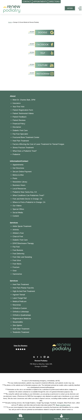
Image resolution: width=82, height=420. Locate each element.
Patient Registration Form (23, 110)
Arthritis (16, 230)
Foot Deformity (18, 254)
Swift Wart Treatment (21, 329)
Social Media (18, 213)
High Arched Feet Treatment (24, 291)
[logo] (11, 8)
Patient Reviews (19, 120)
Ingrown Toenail (19, 295)
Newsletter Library (20, 182)
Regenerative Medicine (22, 319)
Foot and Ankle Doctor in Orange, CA (27, 199)
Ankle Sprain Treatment (22, 226)
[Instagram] (44, 357)
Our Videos (17, 206)
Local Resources (19, 189)
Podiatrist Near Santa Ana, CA (25, 192)
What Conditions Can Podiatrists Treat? (28, 195)
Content (16, 216)
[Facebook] (37, 357)
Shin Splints (17, 325)
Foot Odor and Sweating (22, 257)
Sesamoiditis (18, 322)
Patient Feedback (19, 117)
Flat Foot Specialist (20, 134)
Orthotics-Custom (20, 308)
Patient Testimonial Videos (23, 113)
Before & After (18, 175)
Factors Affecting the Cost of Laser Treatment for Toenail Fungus (38, 144)
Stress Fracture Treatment (23, 148)
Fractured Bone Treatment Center (26, 137)
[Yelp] (41, 357)
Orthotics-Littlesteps (21, 312)
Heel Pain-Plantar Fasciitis (23, 288)
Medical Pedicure (19, 301)
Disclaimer (17, 127)
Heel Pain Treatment (21, 141)
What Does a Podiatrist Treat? (25, 151)
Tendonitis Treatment (21, 332)
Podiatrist (16, 154)
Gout (14, 271)
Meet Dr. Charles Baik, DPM (24, 100)
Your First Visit (18, 107)
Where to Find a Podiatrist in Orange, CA (29, 202)
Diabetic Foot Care (20, 130)
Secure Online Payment (22, 172)
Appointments (18, 165)
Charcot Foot (18, 236)
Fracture (16, 267)
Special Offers (18, 209)
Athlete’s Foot (18, 233)
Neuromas (17, 305)
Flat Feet (16, 247)
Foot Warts (17, 264)
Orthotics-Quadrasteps (22, 315)
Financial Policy (19, 124)
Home (10, 22)
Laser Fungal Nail (20, 298)
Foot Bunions (18, 250)
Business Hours (19, 185)
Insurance (16, 103)
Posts (15, 178)
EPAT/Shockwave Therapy (23, 243)
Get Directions (18, 168)
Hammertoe (17, 274)
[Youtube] (48, 357)
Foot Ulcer (17, 260)
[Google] (34, 357)
